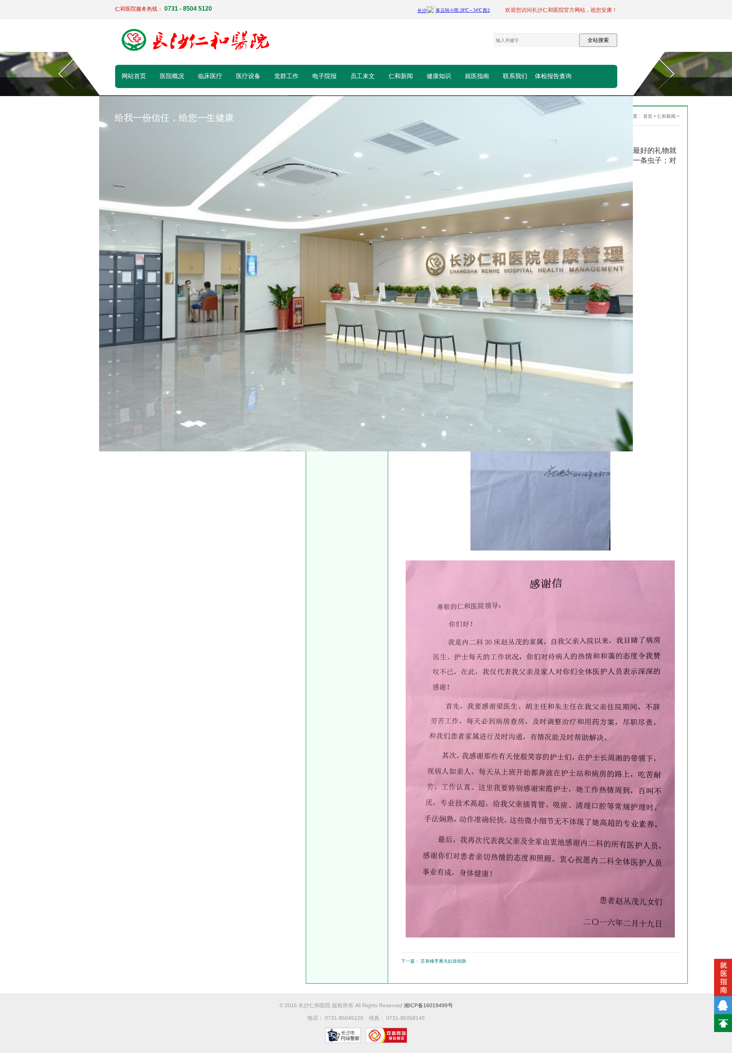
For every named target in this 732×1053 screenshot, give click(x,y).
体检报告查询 (553, 76)
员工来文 (362, 76)
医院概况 (172, 76)
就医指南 (477, 76)
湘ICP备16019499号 (428, 1005)
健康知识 (439, 76)
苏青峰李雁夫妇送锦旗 (443, 961)
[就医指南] (723, 977)
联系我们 (515, 76)
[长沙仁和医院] (197, 40)
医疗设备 (248, 76)
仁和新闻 (400, 76)
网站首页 (134, 76)
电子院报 (324, 76)
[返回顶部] (723, 1023)
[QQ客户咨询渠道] (723, 1005)
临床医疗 (210, 76)
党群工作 (286, 76)
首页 (647, 116)
